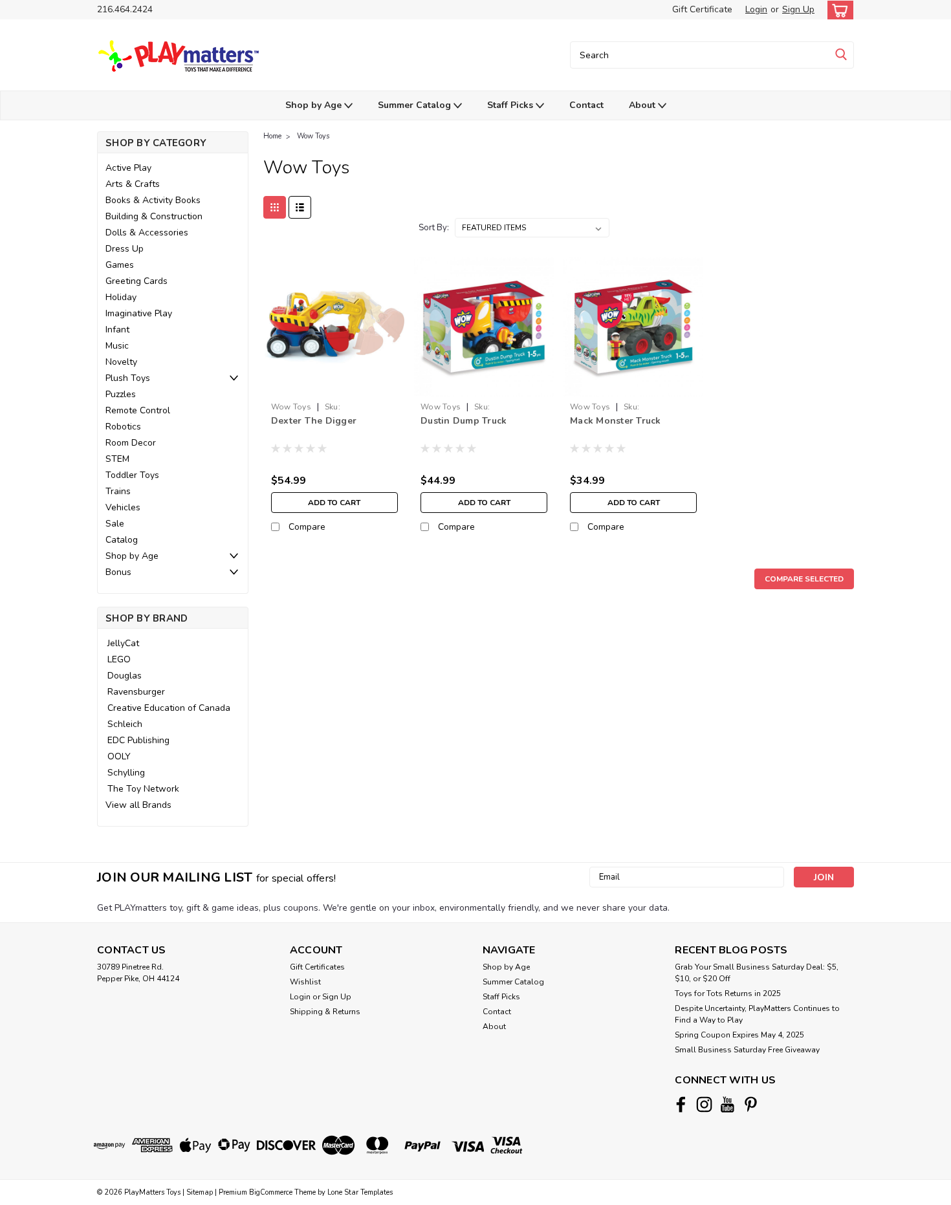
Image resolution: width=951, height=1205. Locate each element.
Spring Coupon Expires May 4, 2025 (739, 1035)
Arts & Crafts (132, 184)
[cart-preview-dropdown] (837, 10)
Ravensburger (136, 692)
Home (272, 136)
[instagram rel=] (704, 1104)
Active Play (128, 168)
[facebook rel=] (681, 1104)
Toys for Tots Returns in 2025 (728, 993)
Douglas (124, 675)
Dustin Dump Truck (464, 421)
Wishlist (305, 982)
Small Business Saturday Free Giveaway (747, 1050)
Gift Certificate (702, 9)
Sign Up (798, 9)
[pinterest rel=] (751, 1104)
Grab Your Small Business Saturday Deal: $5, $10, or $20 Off (756, 973)
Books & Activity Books (153, 200)
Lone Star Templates (360, 1192)
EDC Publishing (138, 740)
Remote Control (137, 410)
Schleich (124, 724)
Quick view (334, 386)
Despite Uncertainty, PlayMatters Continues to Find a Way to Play (757, 1014)
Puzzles (120, 394)
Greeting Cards (136, 281)
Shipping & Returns (325, 1011)
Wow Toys (313, 136)
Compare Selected (804, 579)
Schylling (126, 772)
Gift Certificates (317, 967)
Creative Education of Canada (168, 708)
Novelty (121, 362)
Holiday (121, 297)
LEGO (119, 659)
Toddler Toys (132, 475)
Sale (114, 523)
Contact (586, 105)
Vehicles (122, 507)
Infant (117, 329)
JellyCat (123, 643)
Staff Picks (511, 105)
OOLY (119, 756)
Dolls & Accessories (146, 232)
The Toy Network (143, 789)
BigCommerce (270, 1192)
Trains (118, 491)
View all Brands (138, 805)
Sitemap (199, 1192)
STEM (117, 459)
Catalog (121, 540)
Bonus (118, 572)
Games (119, 265)
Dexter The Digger (313, 421)
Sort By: (434, 227)
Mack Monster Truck (615, 421)
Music (117, 346)
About (643, 105)
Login (756, 9)
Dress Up (124, 249)
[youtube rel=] (727, 1104)
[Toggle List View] (300, 207)
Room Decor (130, 443)
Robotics (123, 426)
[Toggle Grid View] (274, 207)
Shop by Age (314, 105)
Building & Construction (153, 216)
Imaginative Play (138, 313)
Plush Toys (127, 378)
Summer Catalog (416, 105)
